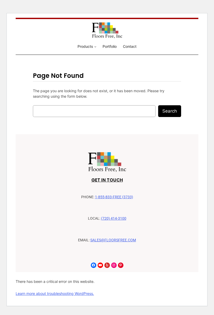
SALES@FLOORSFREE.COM (113, 240)
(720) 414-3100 (113, 218)
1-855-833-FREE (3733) (114, 197)
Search (169, 111)
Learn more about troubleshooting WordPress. (55, 293)
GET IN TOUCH (107, 180)
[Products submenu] (95, 46)
